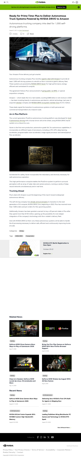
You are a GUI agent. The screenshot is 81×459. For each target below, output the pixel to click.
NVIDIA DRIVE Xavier (38, 84)
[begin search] (7, 2)
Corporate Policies (63, 450)
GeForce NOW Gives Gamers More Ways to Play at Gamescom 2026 (22, 345)
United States (72, 446)
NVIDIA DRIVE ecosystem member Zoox (46, 103)
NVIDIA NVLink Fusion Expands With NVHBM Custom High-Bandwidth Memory (22, 416)
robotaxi (19, 103)
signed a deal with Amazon (50, 79)
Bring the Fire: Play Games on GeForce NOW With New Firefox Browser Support (56, 346)
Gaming (12, 395)
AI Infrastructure (47, 395)
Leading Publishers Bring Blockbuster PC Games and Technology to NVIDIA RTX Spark (56, 416)
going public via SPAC (49, 91)
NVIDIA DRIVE (19, 236)
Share (32, 34)
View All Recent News (63, 427)
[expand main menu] (4, 2)
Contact (20, 452)
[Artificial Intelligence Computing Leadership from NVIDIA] (40, 2)
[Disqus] (40, 285)
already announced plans (39, 202)
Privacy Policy (8, 450)
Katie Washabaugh (24, 30)
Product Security (9, 452)
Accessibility (50, 450)
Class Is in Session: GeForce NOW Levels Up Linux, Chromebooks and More (22, 381)
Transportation (30, 236)
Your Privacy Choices (22, 450)
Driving (22, 231)
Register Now (47, 253)
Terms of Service (38, 450)
